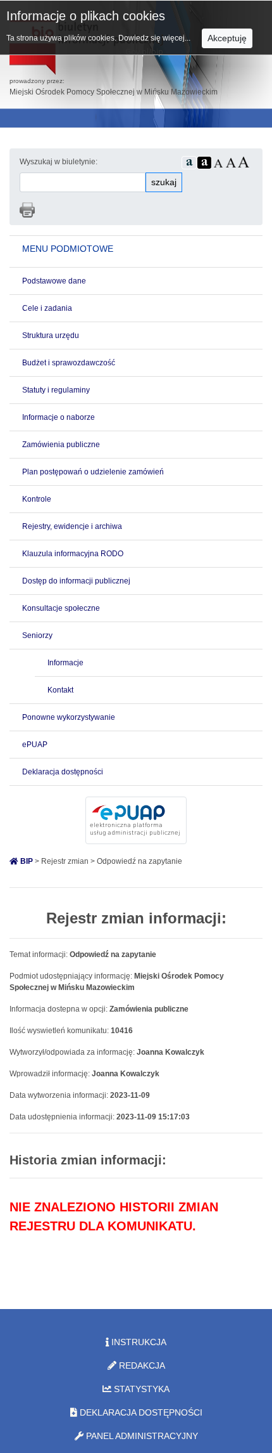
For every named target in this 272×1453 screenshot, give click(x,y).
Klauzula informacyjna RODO (72, 553)
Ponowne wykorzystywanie (68, 717)
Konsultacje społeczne (61, 608)
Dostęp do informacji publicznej (76, 581)
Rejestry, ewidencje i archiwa (72, 526)
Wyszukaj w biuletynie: (58, 161)
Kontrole (36, 499)
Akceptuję (227, 38)
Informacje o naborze (58, 417)
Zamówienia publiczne (61, 444)
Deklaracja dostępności (62, 771)
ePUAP (34, 744)
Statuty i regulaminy (56, 390)
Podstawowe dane (54, 281)
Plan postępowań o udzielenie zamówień (93, 471)
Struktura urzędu (50, 335)
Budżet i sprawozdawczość (68, 362)
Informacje (65, 662)
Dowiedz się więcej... (155, 38)
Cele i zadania (47, 308)
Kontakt (60, 690)
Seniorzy (37, 635)
